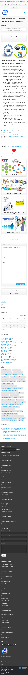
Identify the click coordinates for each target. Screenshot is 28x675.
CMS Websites (5, 494)
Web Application (5, 622)
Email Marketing (6, 348)
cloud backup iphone (18, 372)
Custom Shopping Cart (6, 489)
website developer (19, 415)
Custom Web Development (7, 480)
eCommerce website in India (8, 392)
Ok (19, 667)
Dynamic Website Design (8, 345)
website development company (9, 418)
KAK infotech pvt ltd (8, 130)
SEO (3, 354)
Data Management (20, 379)
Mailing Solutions (5, 620)
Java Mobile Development (7, 523)
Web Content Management (7, 566)
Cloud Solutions (13, 376)
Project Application (6, 634)
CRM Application (5, 637)
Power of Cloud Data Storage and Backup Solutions (14, 434)
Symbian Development (6, 516)
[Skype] (16, 4)
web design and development (15, 404)
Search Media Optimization (7, 574)
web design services (6, 406)
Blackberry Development (7, 511)
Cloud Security (5, 376)
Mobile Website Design (6, 470)
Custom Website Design (7, 472)
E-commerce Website (7, 347)
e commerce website (6, 388)
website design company (7, 415)
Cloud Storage (22, 376)
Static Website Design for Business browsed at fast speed (13, 458)
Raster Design (5, 603)
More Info (24, 667)
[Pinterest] (14, 4)
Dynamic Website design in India (9, 385)
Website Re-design (6, 467)
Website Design (6, 362)
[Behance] (13, 645)
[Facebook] (5, 4)
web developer (16, 406)
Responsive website (18, 397)
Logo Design (4, 591)
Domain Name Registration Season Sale (11, 342)
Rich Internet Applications (7, 499)
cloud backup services (18, 374)
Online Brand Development (7, 632)
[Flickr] (11, 645)
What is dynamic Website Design (9, 420)
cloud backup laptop (6, 374)
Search (3, 307)
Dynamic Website (21, 381)
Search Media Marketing (7, 576)
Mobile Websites (5, 519)
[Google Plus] (11, 4)
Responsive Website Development (9, 521)
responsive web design (7, 397)
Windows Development (6, 514)
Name (4, 251)
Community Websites (6, 482)
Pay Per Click (5, 578)
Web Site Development (17, 146)
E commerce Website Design (8, 463)
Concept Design (5, 598)
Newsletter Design (6, 600)
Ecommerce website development (9, 390)
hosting (4, 351)
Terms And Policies (6, 664)
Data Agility (4, 379)
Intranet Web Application (7, 625)
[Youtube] (19, 4)
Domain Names (5, 344)
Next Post (13, 36)
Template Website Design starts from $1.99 (10, 455)
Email (4, 257)
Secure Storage (19, 399)
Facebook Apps (5, 484)
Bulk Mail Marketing (6, 581)
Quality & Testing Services (7, 630)
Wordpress (20, 420)
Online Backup (5, 395)
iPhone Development (6, 506)
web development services (8, 411)
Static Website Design (7, 357)
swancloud (8, 402)
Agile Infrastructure (6, 369)
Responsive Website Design (8, 399)
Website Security (21, 418)
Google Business (6, 350)
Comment (5, 268)
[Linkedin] (25, 4)
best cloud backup (16, 369)
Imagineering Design (6, 610)
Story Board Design (6, 608)
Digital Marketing (6, 341)
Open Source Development (7, 492)
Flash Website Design (6, 465)
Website (5, 262)
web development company (8, 409)
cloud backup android (7, 372)
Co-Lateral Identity (6, 593)
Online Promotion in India (14, 136)
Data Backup (11, 379)
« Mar (2, 331)
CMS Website (5, 339)
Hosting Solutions (5, 617)
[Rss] (22, 4)
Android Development (6, 509)
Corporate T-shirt (5, 595)
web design (4, 404)
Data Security (5, 381)
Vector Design (5, 605)
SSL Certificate (5, 356)
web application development (18, 402)
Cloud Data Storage (6, 338)
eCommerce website (17, 388)
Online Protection (14, 395)
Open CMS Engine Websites (8, 497)
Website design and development (9, 413)
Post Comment (20, 284)
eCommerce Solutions (6, 487)
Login (14, 7)
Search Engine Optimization (7, 569)
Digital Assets (13, 381)
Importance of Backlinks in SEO (10, 438)
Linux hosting (6, 353)
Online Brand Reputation (7, 564)
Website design (19, 411)
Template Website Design (8, 359)
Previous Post (15, 40)
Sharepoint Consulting (6, 627)
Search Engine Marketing (7, 571)
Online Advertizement (6, 583)
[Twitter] (8, 4)
